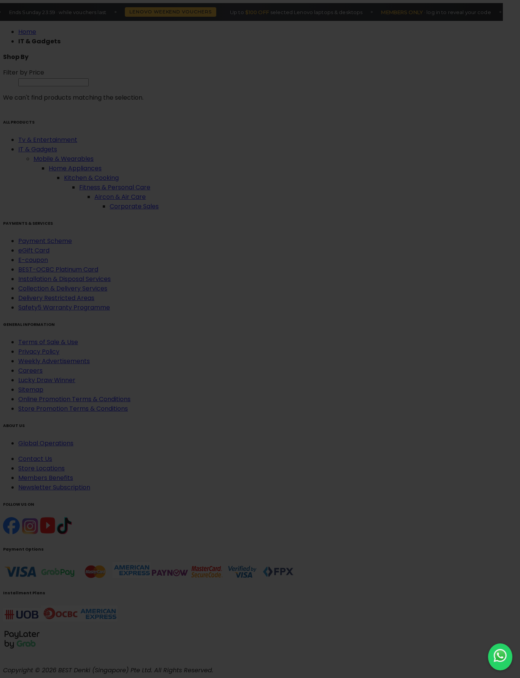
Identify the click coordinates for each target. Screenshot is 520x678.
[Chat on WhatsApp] (500, 656)
